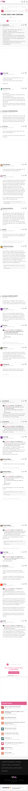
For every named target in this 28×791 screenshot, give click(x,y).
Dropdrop (5, 565)
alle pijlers (21, 11)
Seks (6, 749)
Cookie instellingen (7, 768)
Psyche (7, 744)
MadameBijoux (7, 459)
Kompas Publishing (16, 788)
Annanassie (6, 364)
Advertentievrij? (17, 768)
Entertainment (9, 708)
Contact (4, 765)
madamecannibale (8, 246)
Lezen (7, 729)
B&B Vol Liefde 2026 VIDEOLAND (13, 706)
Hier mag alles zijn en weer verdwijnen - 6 (14, 742)
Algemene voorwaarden (8, 762)
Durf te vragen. (8, 752)
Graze (4, 175)
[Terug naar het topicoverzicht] (2, 11)
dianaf (4, 229)
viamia (4, 584)
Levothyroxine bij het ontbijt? (11, 733)
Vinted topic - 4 (8, 738)
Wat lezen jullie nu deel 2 (10, 728)
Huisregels (18, 762)
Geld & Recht (8, 739)
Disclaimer (4, 771)
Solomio (5, 325)
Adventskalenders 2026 (10, 717)
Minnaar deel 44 (8, 747)
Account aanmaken (13, 672)
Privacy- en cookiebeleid (13, 765)
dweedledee (6, 164)
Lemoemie (6, 25)
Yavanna (5, 347)
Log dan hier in (17, 675)
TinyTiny (5, 126)
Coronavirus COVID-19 (12, 6)
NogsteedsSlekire (8, 208)
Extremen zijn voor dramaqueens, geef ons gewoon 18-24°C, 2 (15, 723)
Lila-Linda (5, 73)
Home (2, 6)
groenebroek (6, 88)
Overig (7, 714)
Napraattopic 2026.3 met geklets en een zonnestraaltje (14, 712)
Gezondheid (8, 734)
